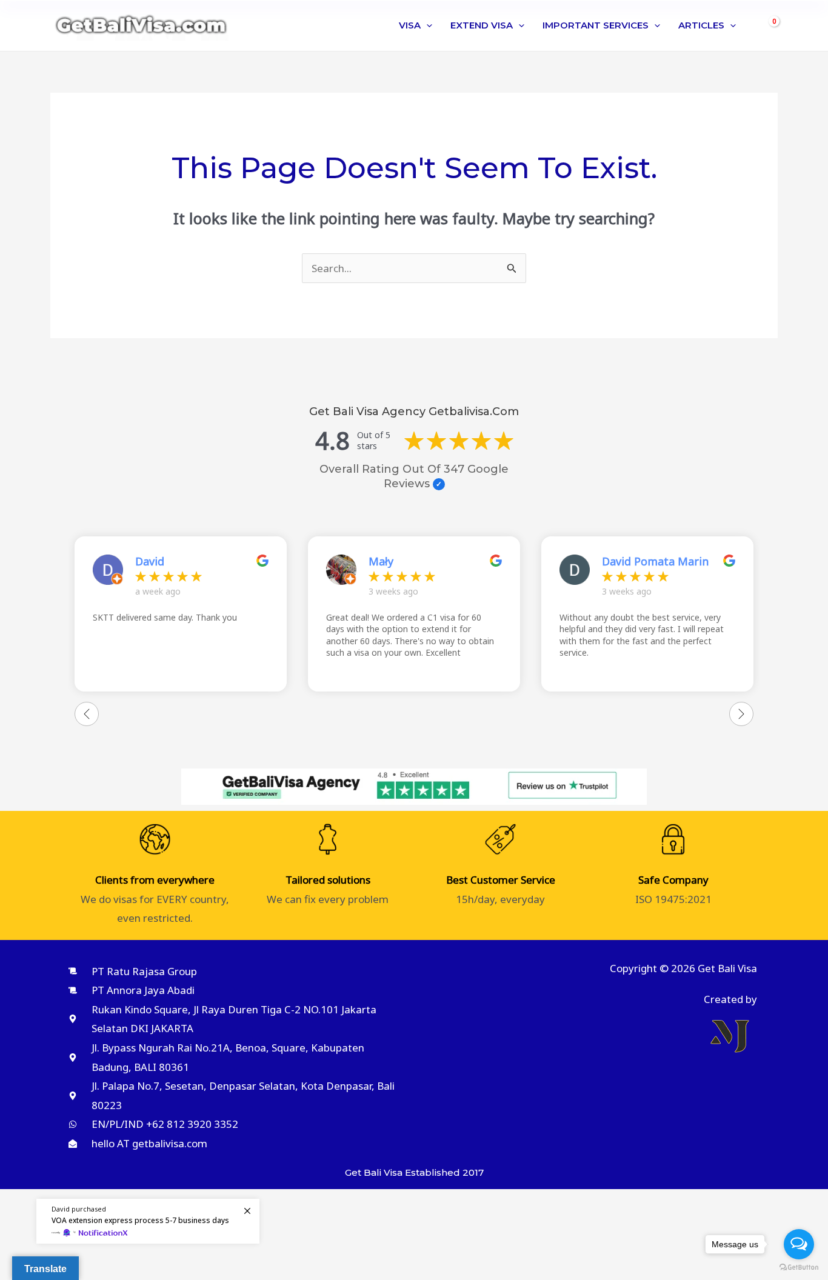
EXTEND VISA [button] (481, 25)
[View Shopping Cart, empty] (767, 25)
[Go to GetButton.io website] (799, 1268)
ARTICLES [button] (701, 25)
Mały (381, 561)
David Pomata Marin (655, 561)
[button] (426, 25)
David (149, 561)
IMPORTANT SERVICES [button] (596, 25)
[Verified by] (439, 484)
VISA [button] (410, 25)
